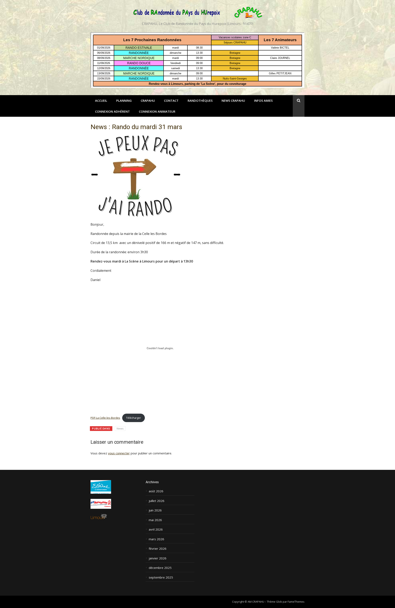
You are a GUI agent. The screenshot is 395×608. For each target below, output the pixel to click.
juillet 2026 (156, 501)
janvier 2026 (157, 558)
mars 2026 (156, 539)
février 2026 (157, 549)
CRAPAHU (148, 100)
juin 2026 (155, 510)
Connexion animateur (157, 111)
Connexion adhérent (112, 111)
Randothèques (200, 100)
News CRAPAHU (233, 100)
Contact (171, 100)
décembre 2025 (160, 568)
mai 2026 (155, 520)
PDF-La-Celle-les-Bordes (105, 418)
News (120, 428)
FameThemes (296, 601)
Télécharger (133, 418)
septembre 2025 (161, 577)
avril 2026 (156, 529)
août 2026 (156, 491)
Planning (124, 100)
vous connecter (119, 453)
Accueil (101, 100)
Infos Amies (263, 100)
